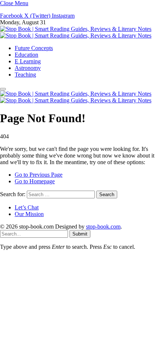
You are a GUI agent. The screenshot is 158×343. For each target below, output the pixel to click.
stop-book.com (103, 226)
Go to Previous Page (38, 175)
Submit (79, 234)
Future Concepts (34, 48)
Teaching (25, 74)
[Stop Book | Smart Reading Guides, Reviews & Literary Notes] (75, 32)
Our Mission (29, 214)
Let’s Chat (27, 207)
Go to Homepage (35, 181)
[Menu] (3, 89)
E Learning (28, 61)
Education (26, 55)
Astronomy (28, 68)
